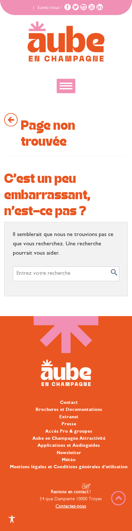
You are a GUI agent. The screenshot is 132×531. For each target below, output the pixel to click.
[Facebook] (67, 7)
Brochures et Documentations (69, 410)
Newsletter (69, 453)
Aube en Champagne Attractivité (68, 439)
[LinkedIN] (99, 7)
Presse (69, 424)
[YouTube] (91, 7)
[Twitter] (75, 7)
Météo (69, 460)
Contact (69, 403)
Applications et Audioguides (68, 446)
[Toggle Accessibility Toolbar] (12, 519)
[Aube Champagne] (66, 42)
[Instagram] (83, 7)
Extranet (68, 417)
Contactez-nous (70, 506)
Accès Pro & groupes (68, 431)
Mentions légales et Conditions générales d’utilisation (69, 467)
